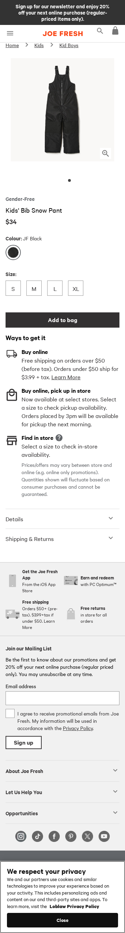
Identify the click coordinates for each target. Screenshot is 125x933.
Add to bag (62, 320)
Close (63, 920)
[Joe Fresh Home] (63, 33)
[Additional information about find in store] (59, 438)
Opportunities (22, 813)
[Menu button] (10, 33)
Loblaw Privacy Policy (74, 906)
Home (12, 45)
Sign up (23, 742)
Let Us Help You (24, 792)
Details (14, 519)
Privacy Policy (78, 728)
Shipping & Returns (30, 538)
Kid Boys (68, 45)
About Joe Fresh (24, 770)
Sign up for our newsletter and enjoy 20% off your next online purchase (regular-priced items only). (62, 12)
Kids (39, 45)
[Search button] (100, 30)
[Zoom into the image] (105, 153)
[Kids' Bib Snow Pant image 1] (69, 180)
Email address (21, 686)
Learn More (66, 377)
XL (77, 288)
